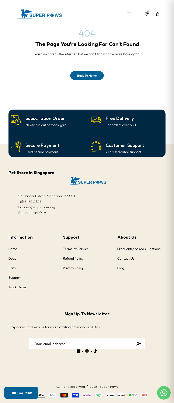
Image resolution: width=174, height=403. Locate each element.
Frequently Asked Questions (139, 249)
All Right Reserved (70, 387)
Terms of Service (76, 249)
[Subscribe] (138, 343)
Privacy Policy (73, 268)
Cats (12, 268)
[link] (45, 118)
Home (12, 249)
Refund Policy (73, 258)
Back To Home (87, 75)
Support (14, 277)
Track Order (17, 287)
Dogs (12, 258)
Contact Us (126, 258)
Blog (120, 268)
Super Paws (109, 387)
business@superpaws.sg (36, 207)
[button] (128, 14)
